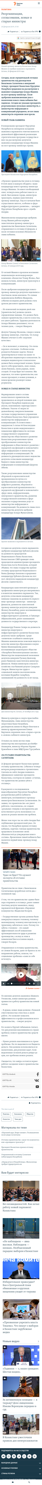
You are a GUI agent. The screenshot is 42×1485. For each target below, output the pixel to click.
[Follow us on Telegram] (19, 1456)
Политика (6, 10)
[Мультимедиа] (13, 1482)
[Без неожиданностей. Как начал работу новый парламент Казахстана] (21, 1191)
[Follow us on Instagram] (8, 1456)
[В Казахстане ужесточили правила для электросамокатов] (21, 1424)
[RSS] (34, 1456)
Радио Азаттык (11, 970)
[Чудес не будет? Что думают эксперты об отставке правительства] (21, 859)
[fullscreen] (38, 983)
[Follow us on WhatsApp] (24, 1456)
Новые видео (11, 1341)
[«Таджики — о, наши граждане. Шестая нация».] (21, 1355)
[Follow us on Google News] (29, 1456)
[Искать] (29, 1482)
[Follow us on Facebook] (14, 1456)
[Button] (13, 31)
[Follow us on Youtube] (3, 1456)
